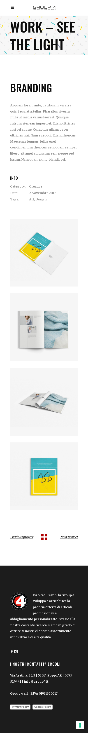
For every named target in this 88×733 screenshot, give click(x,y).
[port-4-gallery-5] (44, 253)
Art (31, 199)
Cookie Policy (42, 706)
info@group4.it (36, 681)
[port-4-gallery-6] (44, 327)
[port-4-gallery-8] (44, 476)
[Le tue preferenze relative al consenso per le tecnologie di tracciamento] (80, 725)
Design (41, 199)
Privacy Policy (20, 706)
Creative (35, 186)
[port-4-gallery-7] (44, 402)
